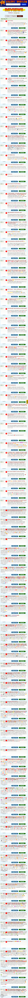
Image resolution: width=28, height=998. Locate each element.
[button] (14, 28)
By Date (8, 16)
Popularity (14, 16)
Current (19, 16)
